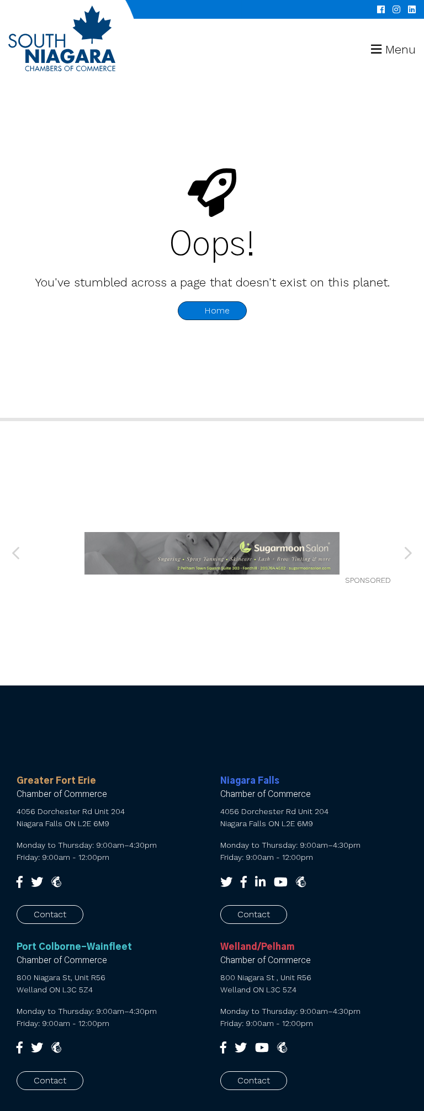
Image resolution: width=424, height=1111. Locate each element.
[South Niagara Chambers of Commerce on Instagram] (396, 9)
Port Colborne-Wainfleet (74, 947)
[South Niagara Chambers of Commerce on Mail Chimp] (301, 882)
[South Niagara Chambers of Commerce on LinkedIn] (412, 9)
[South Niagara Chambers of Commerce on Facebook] (381, 9)
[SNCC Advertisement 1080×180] (212, 553)
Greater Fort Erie (56, 781)
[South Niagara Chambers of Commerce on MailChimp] (56, 882)
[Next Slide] (407, 553)
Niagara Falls (249, 781)
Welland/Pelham (257, 947)
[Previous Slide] (16, 553)
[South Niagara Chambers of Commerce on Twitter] (37, 882)
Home (216, 310)
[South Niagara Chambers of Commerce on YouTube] (281, 882)
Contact (50, 914)
